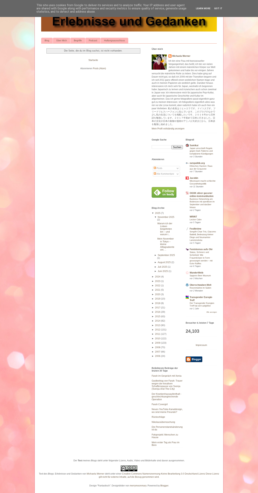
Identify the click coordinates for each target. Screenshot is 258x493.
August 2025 (164, 262)
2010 (158, 338)
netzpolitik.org (197, 163)
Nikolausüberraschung (163, 422)
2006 (158, 356)
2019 (158, 298)
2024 (158, 276)
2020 (158, 294)
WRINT (193, 216)
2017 (158, 307)
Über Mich (61, 40)
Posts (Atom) (99, 68)
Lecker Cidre (196, 219)
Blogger (164, 485)
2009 (158, 343)
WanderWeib (196, 272)
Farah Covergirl (160, 404)
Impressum (201, 345)
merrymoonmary (138, 485)
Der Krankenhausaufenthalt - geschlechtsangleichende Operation (166, 397)
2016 (158, 312)
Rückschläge (158, 417)
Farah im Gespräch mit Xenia (167, 376)
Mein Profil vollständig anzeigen (168, 128)
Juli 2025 (163, 267)
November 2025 (166, 217)
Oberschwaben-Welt (200, 285)
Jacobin (194, 178)
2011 (158, 334)
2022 (158, 285)
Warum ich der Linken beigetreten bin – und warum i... (164, 229)
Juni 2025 (163, 271)
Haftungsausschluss (114, 40)
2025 (158, 213)
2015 (158, 316)
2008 (158, 347)
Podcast (93, 40)
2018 (158, 303)
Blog (47, 40)
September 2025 (166, 255)
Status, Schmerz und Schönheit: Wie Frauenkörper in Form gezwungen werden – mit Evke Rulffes (201, 257)
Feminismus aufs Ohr (201, 249)
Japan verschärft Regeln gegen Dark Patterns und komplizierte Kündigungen (201, 151)
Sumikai (194, 145)
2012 (158, 329)
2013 (158, 325)
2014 (158, 320)
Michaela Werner (181, 56)
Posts (159, 168)
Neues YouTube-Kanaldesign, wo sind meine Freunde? (167, 410)
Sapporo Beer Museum (200, 275)
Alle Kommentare (165, 174)
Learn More (203, 8)
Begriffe (78, 40)
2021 (158, 290)
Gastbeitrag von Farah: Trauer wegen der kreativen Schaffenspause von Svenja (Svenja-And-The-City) (167, 384)
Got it (218, 8)
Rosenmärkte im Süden (200, 288)
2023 (158, 281)
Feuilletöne (195, 228)
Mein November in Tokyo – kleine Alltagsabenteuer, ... (165, 244)
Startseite (93, 60)
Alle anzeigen (211, 312)
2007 (158, 351)
